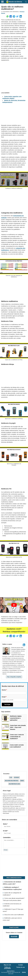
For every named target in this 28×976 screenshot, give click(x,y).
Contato (20, 965)
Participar (7, 704)
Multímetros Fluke (14, 783)
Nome (4, 690)
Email (3, 697)
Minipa (22, 780)
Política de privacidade (7, 968)
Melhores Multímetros (11, 780)
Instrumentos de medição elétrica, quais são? (12, 883)
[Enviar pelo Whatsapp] (7, 16)
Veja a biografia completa (14, 676)
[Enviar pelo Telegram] (14, 16)
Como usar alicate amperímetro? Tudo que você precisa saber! (13, 899)
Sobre (24, 972)
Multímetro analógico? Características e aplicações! (12, 888)
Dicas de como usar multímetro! (14, 914)
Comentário (7, 837)
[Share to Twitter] (17, 16)
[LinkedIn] (24, 645)
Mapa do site (7, 965)
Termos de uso (20, 967)
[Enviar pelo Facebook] (11, 16)
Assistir (14, 936)
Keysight (16, 777)
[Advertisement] (14, 76)
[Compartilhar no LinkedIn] (20, 16)
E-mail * (5, 831)
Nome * (5, 824)
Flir (11, 777)
